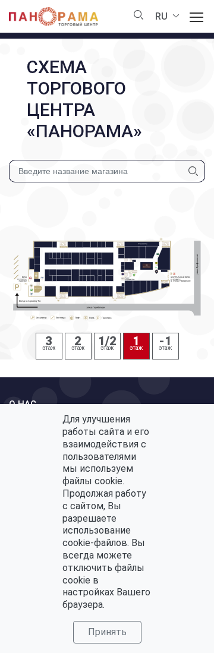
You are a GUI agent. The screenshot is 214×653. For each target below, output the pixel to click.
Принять (107, 632)
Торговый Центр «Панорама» (53, 16)
